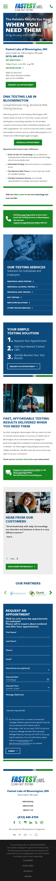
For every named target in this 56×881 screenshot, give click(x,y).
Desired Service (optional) (18, 668)
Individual (28, 801)
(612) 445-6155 (23, 215)
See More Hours (13, 68)
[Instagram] (41, 822)
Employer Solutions (17, 303)
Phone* (9, 650)
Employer (28, 805)
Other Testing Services (18, 308)
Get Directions (13, 60)
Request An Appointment (22, 366)
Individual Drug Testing (19, 281)
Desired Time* (12, 686)
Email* (9, 659)
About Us (28, 810)
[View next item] (17, 559)
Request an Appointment (20, 84)
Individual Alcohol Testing (21, 287)
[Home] (29, 6)
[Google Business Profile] (25, 822)
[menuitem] (28, 860)
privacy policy (23, 740)
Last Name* (11, 641)
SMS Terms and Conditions (19, 743)
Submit (11, 751)
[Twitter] (19, 822)
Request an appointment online (26, 470)
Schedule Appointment (28, 142)
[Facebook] (14, 822)
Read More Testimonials (20, 566)
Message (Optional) (15, 694)
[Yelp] (36, 822)
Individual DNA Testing (18, 292)
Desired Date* (12, 677)
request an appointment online (26, 222)
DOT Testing (13, 297)
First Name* (11, 632)
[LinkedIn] (30, 822)
